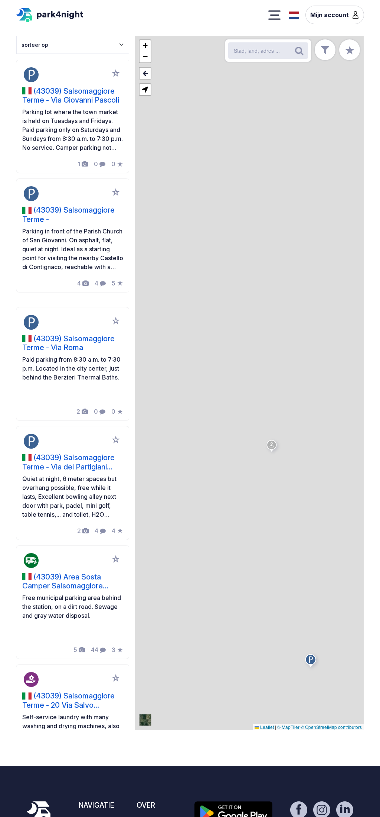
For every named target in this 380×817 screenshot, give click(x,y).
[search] (299, 50)
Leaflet (266, 727)
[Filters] (325, 49)
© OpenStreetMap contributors (331, 727)
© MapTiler (288, 727)
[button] (312, 662)
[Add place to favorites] (115, 73)
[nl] (294, 14)
